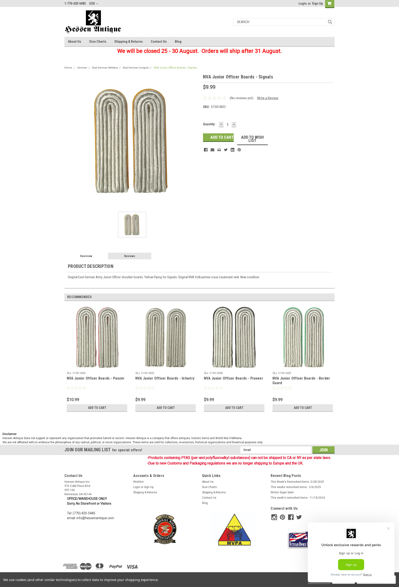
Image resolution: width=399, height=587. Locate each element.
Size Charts (97, 41)
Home (68, 67)
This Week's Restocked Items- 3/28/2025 (297, 481)
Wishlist (138, 481)
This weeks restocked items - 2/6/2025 (296, 487)
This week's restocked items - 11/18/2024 (298, 497)
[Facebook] (206, 150)
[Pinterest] (239, 150)
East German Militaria (105, 67)
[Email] (212, 150)
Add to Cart (97, 408)
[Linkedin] (232, 150)
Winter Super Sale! (282, 492)
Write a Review (267, 98)
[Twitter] (226, 150)
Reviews (129, 256)
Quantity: (209, 124)
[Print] (219, 150)
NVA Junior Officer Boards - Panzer (96, 378)
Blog (178, 41)
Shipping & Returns (128, 41)
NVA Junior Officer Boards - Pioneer (233, 378)
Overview (86, 256)
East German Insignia (136, 67)
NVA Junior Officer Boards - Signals (175, 67)
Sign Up (317, 3)
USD (92, 3)
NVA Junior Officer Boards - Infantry (164, 378)
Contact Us (159, 41)
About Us (74, 41)
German (82, 67)
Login (303, 3)
